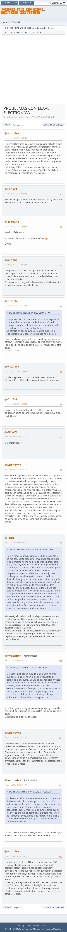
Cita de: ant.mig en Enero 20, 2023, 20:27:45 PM (29, 313)
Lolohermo (14, 464)
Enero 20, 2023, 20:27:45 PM (16, 264)
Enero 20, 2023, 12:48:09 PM (16, 194)
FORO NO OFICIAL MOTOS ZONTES (23, 11)
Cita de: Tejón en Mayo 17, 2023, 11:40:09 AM (28, 667)
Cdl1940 (12, 189)
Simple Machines (25, 929)
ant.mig (12, 260)
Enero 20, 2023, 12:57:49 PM (16, 226)
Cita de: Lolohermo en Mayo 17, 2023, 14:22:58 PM (30, 791)
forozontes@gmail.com (53, 929)
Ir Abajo (6, 125)
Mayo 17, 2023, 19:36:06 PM (16, 785)
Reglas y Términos (31, 926)
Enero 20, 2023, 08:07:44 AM (16, 138)
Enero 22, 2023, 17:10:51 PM (16, 306)
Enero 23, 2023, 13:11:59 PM (16, 404)
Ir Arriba (7, 908)
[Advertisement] (33, 69)
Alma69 (12, 432)
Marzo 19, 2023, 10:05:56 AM (16, 437)
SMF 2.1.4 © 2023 (11, 929)
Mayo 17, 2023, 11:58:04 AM (16, 660)
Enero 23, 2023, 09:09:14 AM (16, 371)
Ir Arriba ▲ (45, 926)
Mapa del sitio (38, 929)
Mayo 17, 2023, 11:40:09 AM (16, 542)
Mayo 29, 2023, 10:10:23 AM (16, 856)
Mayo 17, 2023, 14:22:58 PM (16, 737)
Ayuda (19, 926)
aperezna (13, 221)
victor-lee (13, 133)
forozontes (14, 655)
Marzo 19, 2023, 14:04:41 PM (16, 469)
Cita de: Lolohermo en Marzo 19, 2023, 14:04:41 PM (31, 549)
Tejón (10, 537)
